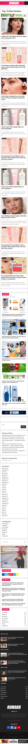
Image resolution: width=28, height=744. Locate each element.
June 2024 (4, 487)
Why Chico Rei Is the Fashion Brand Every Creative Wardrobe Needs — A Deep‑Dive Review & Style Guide (13, 595)
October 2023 (4, 501)
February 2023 (5, 515)
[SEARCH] (24, 542)
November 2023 (5, 499)
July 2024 (4, 485)
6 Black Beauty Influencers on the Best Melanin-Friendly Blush (15, 645)
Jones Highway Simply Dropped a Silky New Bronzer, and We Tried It (13, 217)
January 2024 (4, 496)
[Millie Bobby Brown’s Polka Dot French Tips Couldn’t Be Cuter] (4, 679)
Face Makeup (4, 138)
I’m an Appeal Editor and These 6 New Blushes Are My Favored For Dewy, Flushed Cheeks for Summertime (13, 277)
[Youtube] (19, 727)
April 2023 (4, 512)
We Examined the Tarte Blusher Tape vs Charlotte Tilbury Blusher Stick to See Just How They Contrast (13, 157)
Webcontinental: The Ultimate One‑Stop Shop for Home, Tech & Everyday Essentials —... (14, 337)
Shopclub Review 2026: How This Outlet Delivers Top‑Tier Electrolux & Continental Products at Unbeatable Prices (13, 584)
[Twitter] (11, 727)
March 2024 (4, 492)
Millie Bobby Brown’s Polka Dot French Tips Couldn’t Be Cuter (16, 678)
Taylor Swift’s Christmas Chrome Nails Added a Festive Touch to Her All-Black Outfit (17, 671)
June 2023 (4, 508)
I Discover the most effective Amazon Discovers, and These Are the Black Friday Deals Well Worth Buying (16, 662)
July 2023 (4, 506)
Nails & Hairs (4, 532)
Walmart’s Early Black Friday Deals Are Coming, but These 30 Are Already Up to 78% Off (17, 654)
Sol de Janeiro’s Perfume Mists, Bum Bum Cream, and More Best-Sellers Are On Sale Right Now (13, 67)
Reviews (3, 534)
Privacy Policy (22, 736)
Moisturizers (4, 109)
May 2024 (4, 489)
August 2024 (4, 484)
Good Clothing (5, 527)
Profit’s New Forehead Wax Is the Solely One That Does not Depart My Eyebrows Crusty (13, 98)
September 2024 (5, 482)
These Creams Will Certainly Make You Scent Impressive (12, 188)
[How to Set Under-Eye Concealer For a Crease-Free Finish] (4, 639)
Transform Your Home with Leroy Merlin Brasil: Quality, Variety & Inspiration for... (13, 381)
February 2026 (5, 468)
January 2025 (4, 475)
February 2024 (5, 494)
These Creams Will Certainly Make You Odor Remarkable (12, 128)
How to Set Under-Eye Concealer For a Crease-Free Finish (15, 638)
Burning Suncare (5, 523)
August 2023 (4, 505)
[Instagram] (15, 727)
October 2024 (4, 480)
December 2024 (5, 477)
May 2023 (4, 510)
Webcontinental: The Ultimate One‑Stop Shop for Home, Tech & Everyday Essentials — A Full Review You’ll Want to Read (13, 440)
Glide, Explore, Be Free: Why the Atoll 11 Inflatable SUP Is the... (14, 403)
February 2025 (5, 473)
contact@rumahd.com (16, 720)
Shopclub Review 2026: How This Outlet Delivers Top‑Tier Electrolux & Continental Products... (13, 315)
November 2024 (5, 478)
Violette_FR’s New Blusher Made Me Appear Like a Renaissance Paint (14, 37)
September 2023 (5, 503)
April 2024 (4, 491)
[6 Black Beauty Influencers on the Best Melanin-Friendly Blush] (4, 646)
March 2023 (4, 513)
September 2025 (5, 470)
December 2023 (5, 498)
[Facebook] (8, 727)
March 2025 (4, 471)
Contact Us (13, 737)
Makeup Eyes (4, 78)
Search (3, 424)
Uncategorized (5, 536)
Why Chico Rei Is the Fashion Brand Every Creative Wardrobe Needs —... (14, 359)
